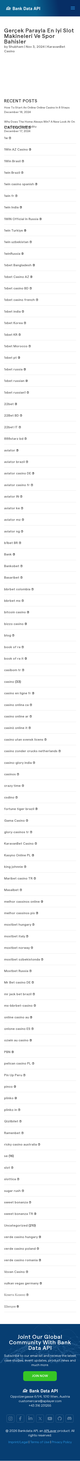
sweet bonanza (16, 1202)
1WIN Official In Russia (21, 219)
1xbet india (12, 311)
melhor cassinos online (22, 901)
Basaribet (11, 577)
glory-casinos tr (16, 832)
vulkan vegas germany (21, 1283)
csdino (9, 797)
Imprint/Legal (18, 1442)
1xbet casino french (19, 300)
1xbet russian (14, 381)
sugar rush (12, 1191)
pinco (8, 1086)
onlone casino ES (17, 1028)
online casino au (16, 1017)
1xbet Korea (13, 323)
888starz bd (13, 438)
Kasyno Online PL (17, 855)
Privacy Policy (62, 1442)
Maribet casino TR (18, 878)
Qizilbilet (11, 1121)
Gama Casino (14, 820)
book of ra (12, 647)
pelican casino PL (17, 1063)
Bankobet (11, 566)
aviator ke (12, 508)
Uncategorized (16, 1225)
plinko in (10, 1109)
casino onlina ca (16, 705)
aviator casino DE (17, 473)
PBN (7, 1052)
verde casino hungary (21, 1237)
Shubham (16, 46)
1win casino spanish (19, 184)
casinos (10, 774)
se (6, 1156)
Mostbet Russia (16, 971)
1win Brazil (12, 172)
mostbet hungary (17, 924)
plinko (9, 1098)
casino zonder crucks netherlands (30, 751)
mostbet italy (14, 936)
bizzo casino (14, 624)
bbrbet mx (12, 600)
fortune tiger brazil (19, 809)
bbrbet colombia (17, 589)
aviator (9, 450)
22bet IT (11, 427)
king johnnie (13, 866)
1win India (11, 207)
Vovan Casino (14, 1272)
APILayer (50, 1430)
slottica (10, 1179)
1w (6, 138)
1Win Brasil (12, 161)
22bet (9, 404)
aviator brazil (14, 462)
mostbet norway (17, 947)
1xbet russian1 (15, 392)
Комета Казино (14, 1295)
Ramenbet (12, 1133)
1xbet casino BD (16, 288)
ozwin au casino (16, 1040)
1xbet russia (13, 369)
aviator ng (12, 531)
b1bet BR (11, 543)
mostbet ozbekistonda (22, 959)
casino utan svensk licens (23, 739)
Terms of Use (39, 1442)
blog (7, 635)
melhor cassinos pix (19, 913)
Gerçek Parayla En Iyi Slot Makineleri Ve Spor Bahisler (39, 36)
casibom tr (12, 670)
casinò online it (15, 728)
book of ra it (14, 658)
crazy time (12, 785)
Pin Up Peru (13, 1075)
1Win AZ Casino (16, 149)
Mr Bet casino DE (17, 982)
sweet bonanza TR (18, 1213)
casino (9, 681)
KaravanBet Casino (19, 843)
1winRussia (12, 253)
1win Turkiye (13, 230)
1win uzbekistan (16, 242)
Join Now (40, 1376)
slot (7, 1167)
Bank (8, 554)
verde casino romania (21, 1260)
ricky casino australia (20, 1144)
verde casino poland (20, 1248)
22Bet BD (11, 415)
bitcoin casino (15, 612)
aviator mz (12, 519)
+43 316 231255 (40, 1405)
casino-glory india (18, 762)
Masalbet (11, 890)
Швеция (10, 1306)
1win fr (9, 196)
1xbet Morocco (15, 346)
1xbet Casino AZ (16, 277)
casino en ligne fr (17, 693)
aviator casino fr (17, 485)
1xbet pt (10, 357)
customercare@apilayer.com (40, 1401)
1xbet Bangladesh (18, 265)
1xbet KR (10, 334)
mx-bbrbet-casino (18, 1005)
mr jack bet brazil (18, 994)
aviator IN (11, 496)
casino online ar (16, 716)
